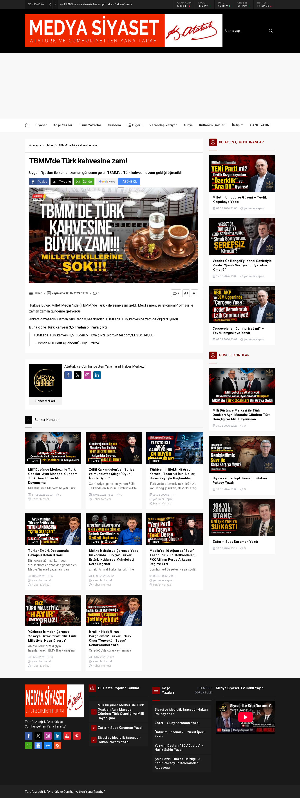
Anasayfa (35, 145)
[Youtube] (67, 736)
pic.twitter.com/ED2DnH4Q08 (130, 335)
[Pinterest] (77, 736)
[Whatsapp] (28, 745)
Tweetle (65, 181)
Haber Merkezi (45, 401)
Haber (50, 145)
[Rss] (57, 745)
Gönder (88, 181)
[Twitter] (38, 736)
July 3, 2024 (89, 343)
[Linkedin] (57, 736)
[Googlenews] (38, 745)
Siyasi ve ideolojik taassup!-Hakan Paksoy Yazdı (98, 4)
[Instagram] (48, 736)
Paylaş (42, 181)
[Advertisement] (150, 85)
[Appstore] (48, 745)
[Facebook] (28, 736)
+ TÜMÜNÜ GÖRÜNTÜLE (203, 690)
